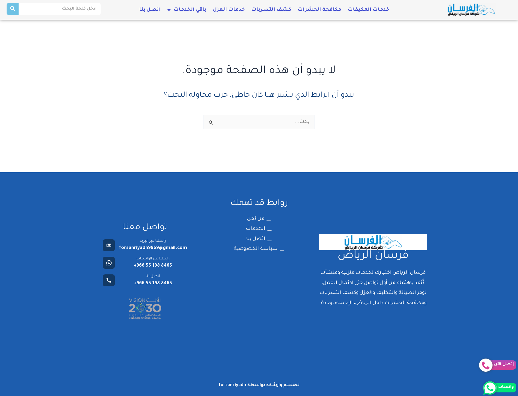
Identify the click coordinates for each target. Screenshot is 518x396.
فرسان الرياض (373, 256)
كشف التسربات (271, 10)
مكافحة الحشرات (319, 10)
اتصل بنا (150, 10)
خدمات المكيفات (368, 10)
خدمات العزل (229, 10)
